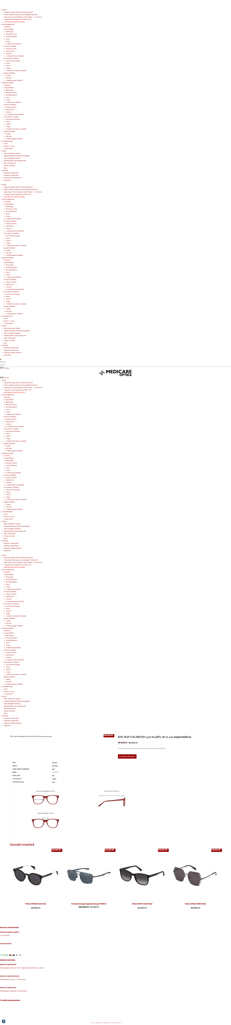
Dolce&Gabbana (11, 36)
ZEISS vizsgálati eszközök (12, 158)
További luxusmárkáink (13, 44)
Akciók (4, 10)
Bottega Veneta (11, 34)
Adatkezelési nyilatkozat (131, 1023)
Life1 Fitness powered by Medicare (11, 1019)
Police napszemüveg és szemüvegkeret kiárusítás (21, 15)
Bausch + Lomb (9, 146)
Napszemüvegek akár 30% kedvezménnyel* (18, 12)
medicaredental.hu (6, 1010)
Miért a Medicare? (10, 163)
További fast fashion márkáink (16, 71)
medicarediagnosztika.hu (8, 1017)
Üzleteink (5, 170)
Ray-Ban (9, 78)
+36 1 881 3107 (4, 938)
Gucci (8, 39)
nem (53, 782)
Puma (8, 66)
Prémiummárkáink (10, 46)
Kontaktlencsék (7, 141)
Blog (5, 168)
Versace (9, 53)
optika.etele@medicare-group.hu (11, 996)
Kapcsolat (7, 180)
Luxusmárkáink (8, 29)
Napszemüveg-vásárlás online (10, 949)
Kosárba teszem (127, 756)
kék (53, 775)
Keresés (2, 362)
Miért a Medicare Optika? (12, 153)
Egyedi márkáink (9, 73)
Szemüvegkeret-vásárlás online (10, 947)
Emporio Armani (11, 49)
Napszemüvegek (7, 83)
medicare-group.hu (6, 1005)
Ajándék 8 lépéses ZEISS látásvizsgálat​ (17, 156)
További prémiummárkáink (15, 56)
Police (8, 63)
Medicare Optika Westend (13, 178)
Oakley (8, 75)
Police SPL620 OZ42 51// (35, 904)
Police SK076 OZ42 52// (142, 904)
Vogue (8, 68)
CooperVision (8, 148)
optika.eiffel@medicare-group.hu (11, 973)
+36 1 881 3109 (4, 993)
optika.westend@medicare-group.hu (12, 984)
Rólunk (4, 151)
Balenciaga (9, 32)
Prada (8, 41)
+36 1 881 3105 (4, 982)
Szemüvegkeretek (8, 24)
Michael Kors (10, 51)
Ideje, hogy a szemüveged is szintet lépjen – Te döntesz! (23, 17)
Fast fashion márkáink (11, 58)
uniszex (54, 762)
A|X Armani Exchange (13, 61)
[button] (115, 359)
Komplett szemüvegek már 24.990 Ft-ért (17, 19)
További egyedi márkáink (14, 80)
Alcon (6, 144)
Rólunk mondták (9, 165)
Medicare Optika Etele (11, 175)
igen (53, 769)
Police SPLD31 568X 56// (195, 904)
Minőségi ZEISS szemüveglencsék (15, 161)
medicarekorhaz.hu (6, 1007)
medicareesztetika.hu (7, 1012)
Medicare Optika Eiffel (11, 173)
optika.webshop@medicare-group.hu (12, 940)
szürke (54, 779)
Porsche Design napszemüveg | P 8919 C (88, 904)
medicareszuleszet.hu (7, 1015)
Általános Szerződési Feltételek (10, 952)
